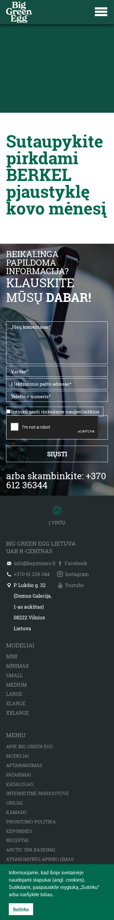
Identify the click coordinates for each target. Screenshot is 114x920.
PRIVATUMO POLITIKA (31, 822)
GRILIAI (14, 803)
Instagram (77, 574)
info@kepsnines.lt (35, 563)
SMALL (14, 675)
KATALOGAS (19, 784)
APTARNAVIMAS (24, 765)
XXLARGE (17, 712)
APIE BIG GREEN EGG (29, 746)
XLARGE (16, 703)
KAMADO (16, 812)
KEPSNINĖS (19, 831)
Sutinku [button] (21, 909)
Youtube (74, 585)
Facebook (76, 563)
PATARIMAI (18, 775)
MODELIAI (17, 756)
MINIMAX (17, 666)
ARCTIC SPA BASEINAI (30, 850)
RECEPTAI (17, 840)
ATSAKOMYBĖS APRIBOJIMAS (40, 859)
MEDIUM (16, 684)
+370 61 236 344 (32, 574)
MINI (11, 656)
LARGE (14, 694)
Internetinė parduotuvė (37, 793)
